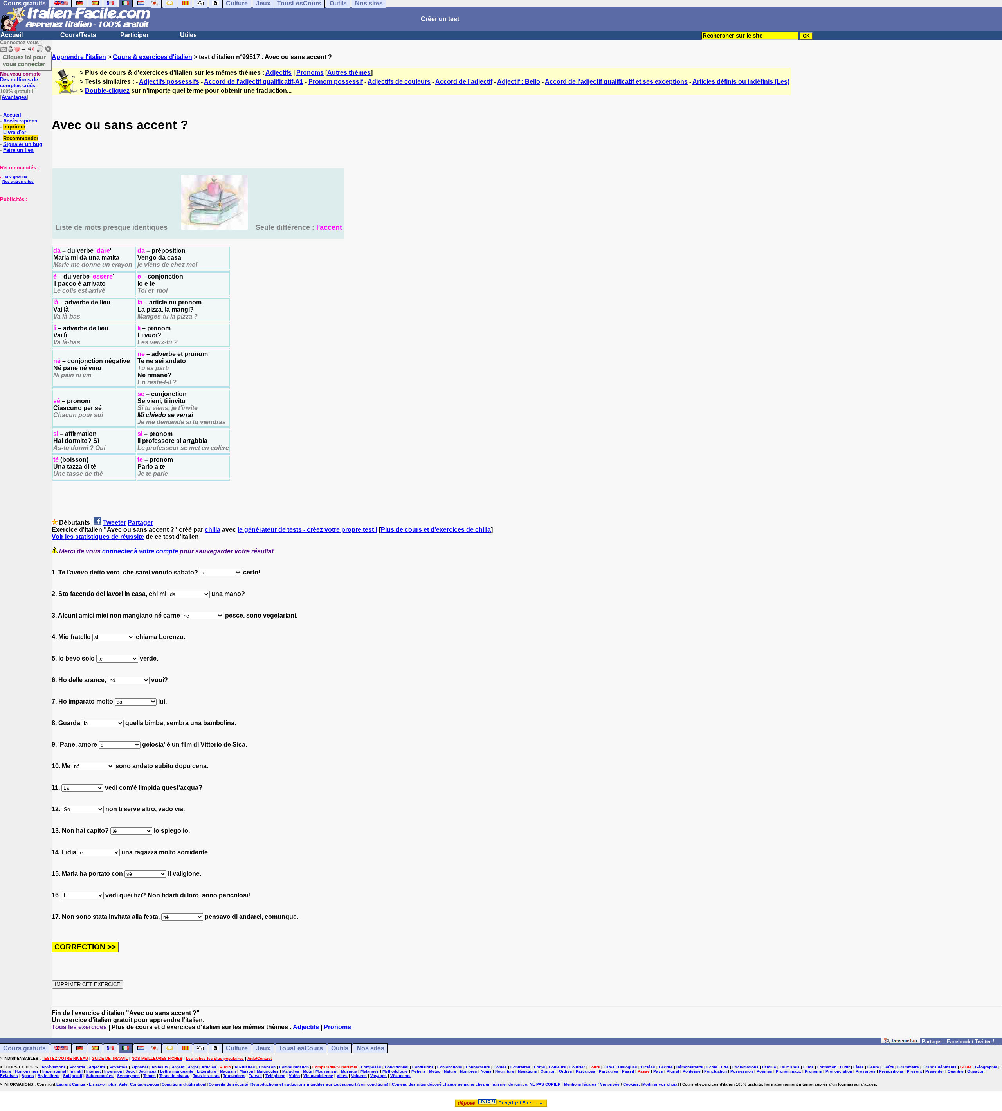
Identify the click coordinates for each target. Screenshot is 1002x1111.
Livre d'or (14, 132)
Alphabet (139, 1067)
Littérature (206, 1071)
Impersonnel (54, 1071)
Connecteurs (478, 1067)
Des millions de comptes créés (20, 79)
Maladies (290, 1071)
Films (808, 1067)
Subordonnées (100, 1075)
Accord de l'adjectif (463, 81)
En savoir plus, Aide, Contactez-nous (124, 1084)
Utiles (188, 35)
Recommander (20, 138)
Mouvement (326, 1071)
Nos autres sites (18, 181)
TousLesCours (301, 1048)
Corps (539, 1067)
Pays (658, 1071)
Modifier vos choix (660, 1084)
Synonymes (128, 1075)
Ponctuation (715, 1071)
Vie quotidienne (318, 1075)
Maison (246, 1071)
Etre (725, 1067)
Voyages (378, 1075)
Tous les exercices (79, 1027)
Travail (255, 1075)
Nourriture (504, 1071)
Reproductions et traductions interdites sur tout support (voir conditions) (319, 1084)
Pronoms (310, 72)
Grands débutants (940, 1067)
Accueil (11, 35)
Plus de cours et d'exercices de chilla (436, 529)
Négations (527, 1071)
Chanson (267, 1067)
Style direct (48, 1075)
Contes (500, 1067)
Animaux (159, 1067)
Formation (826, 1067)
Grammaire (908, 1067)
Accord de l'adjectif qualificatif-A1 (253, 81)
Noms (486, 1071)
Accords (77, 1067)
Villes (342, 1075)
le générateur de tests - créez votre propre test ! (307, 529)
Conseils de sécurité (228, 1084)
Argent (178, 1067)
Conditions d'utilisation (183, 1084)
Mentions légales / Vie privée (592, 1084)
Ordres (565, 1071)
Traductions (234, 1075)
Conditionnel (397, 1067)
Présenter (934, 1071)
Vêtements (400, 1075)
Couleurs (557, 1067)
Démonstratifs (689, 1067)
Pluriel (673, 1071)
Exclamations (745, 1067)
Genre (873, 1067)
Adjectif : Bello (518, 81)
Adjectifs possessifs (169, 81)
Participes (585, 1071)
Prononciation (838, 1071)
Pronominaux (788, 1071)
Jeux (263, 1048)
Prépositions (891, 1071)
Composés (371, 1067)
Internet (93, 1071)
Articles (209, 1067)
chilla (212, 529)
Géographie (986, 1067)
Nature (450, 1071)
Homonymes (27, 1071)
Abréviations (53, 1067)
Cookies (631, 1084)
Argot (193, 1067)
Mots (307, 1071)
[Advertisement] (23, 241)
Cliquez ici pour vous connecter (24, 60)
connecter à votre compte (140, 551)
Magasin (228, 1071)
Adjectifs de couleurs (399, 81)
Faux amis (790, 1067)
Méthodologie (395, 1071)
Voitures (359, 1075)
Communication (294, 1067)
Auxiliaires (244, 1067)
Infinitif (76, 1071)
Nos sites (370, 1048)
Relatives (9, 1075)
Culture (237, 1048)
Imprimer (14, 127)
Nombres (468, 1071)
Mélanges (369, 1071)
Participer (134, 35)
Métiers (418, 1071)
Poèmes (764, 1071)
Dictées (648, 1067)
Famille (769, 1067)
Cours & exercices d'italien (152, 57)
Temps (149, 1075)
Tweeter (114, 522)
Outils (339, 1048)
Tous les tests (206, 1075)
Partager (140, 522)
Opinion (548, 1071)
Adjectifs (278, 72)
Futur (845, 1067)
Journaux (148, 1071)
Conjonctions (449, 1067)
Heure (5, 1071)
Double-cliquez (107, 90)
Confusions (423, 1067)
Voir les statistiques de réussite (98, 536)
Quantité (956, 1071)
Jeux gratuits (14, 177)
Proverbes (866, 1071)
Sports (28, 1075)
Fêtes (858, 1067)
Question (975, 1071)
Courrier (577, 1067)
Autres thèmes (349, 72)
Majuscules (268, 1071)
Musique (349, 1071)
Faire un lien (18, 150)
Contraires (520, 1067)
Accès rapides (20, 121)
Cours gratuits (24, 1048)
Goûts (888, 1067)
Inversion (113, 1071)
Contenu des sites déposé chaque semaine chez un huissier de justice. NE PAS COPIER (476, 1084)
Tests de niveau (174, 1075)
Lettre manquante (176, 1071)
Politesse (692, 1071)
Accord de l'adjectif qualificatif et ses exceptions (616, 81)
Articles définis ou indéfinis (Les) (740, 81)
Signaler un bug (22, 144)
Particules (608, 1071)
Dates (609, 1067)
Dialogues (627, 1067)
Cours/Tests (78, 35)
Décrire (666, 1067)
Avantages (14, 97)
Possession (741, 1071)
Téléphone (275, 1075)
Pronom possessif (335, 81)
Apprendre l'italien (79, 57)
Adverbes (118, 1067)
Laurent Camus (70, 1084)
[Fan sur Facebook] (900, 1041)
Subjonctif (72, 1075)
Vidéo (294, 1075)
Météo (434, 1071)
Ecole (711, 1067)
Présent (914, 1071)
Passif (628, 1071)
